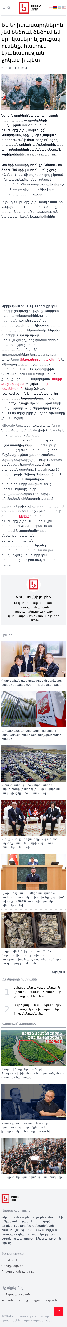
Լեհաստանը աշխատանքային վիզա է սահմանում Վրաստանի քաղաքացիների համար (31, 734)
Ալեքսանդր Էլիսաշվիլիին (40, 359)
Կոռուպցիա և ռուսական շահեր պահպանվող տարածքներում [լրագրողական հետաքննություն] (25, 1127)
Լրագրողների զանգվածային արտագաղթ (31, 1177)
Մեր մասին (9, 1260)
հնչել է (24, 516)
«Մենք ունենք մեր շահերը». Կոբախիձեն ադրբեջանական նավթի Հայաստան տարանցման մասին (30, 843)
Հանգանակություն (15, 1294)
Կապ (5, 1277)
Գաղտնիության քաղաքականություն (29, 1300)
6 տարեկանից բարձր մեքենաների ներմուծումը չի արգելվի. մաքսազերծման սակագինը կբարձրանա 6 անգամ (31, 789)
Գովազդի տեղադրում (17, 1271)
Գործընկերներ (12, 1266)
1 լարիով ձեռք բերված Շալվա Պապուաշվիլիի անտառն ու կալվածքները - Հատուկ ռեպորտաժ (32, 1073)
